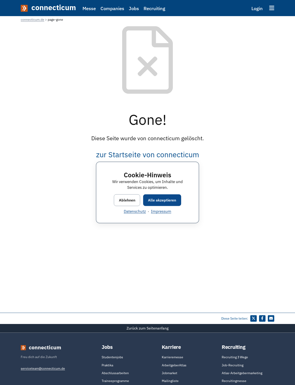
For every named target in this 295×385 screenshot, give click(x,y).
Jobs (134, 8)
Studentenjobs (112, 357)
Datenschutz (135, 211)
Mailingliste (170, 381)
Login (257, 8)
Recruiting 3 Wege (235, 357)
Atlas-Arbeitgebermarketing (242, 373)
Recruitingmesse (234, 381)
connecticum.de (32, 20)
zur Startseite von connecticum (147, 154)
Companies (112, 8)
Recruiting (154, 8)
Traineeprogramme (115, 381)
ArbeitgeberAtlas (174, 365)
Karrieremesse (172, 357)
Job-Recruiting (232, 365)
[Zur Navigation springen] (272, 8)
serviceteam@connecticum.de (43, 368)
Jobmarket (169, 373)
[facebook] (262, 318)
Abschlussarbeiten (115, 373)
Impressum (161, 211)
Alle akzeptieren (162, 200)
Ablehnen (127, 200)
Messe (89, 8)
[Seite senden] (271, 318)
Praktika (107, 365)
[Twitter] (253, 318)
